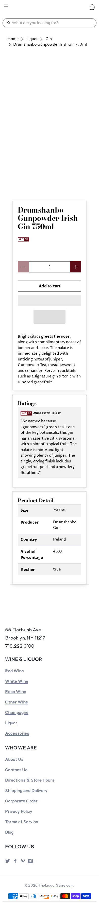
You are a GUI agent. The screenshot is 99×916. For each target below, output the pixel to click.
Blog (9, 832)
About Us (14, 759)
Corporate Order (21, 801)
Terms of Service (21, 821)
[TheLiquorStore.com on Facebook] (15, 862)
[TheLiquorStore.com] (49, 7)
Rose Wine (15, 691)
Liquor (32, 39)
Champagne (16, 712)
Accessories (17, 733)
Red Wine (14, 670)
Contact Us (16, 769)
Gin (48, 39)
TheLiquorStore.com (55, 885)
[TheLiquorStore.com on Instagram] (30, 862)
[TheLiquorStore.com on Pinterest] (22, 862)
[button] (49, 300)
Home (13, 39)
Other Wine (16, 702)
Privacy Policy (18, 811)
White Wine (16, 681)
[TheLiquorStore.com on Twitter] (7, 862)
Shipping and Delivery (26, 790)
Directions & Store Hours (29, 780)
